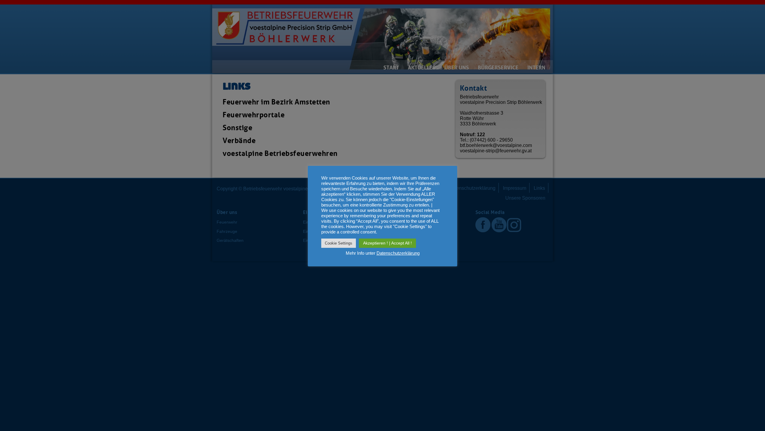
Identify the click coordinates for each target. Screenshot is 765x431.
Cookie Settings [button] (338, 243)
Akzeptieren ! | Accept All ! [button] (387, 243)
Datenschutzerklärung (398, 253)
